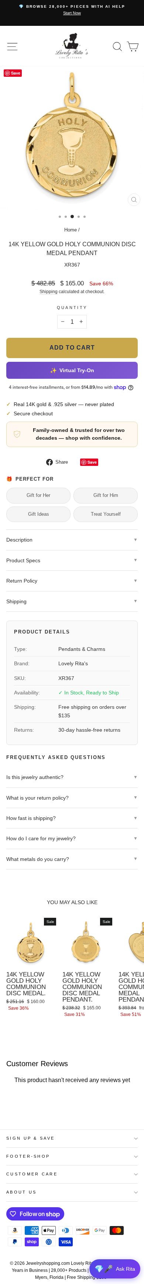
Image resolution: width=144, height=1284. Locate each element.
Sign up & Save (30, 1138)
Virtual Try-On (72, 370)
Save (92, 462)
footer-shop (28, 1156)
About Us (21, 1192)
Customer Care (32, 1174)
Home (70, 230)
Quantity (72, 307)
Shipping (49, 291)
